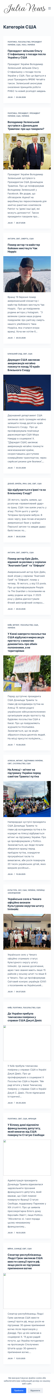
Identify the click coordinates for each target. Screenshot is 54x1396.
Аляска (11, 760)
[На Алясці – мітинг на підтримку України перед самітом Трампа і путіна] (27, 799)
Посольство (24, 42)
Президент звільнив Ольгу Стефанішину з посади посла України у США (27, 54)
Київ (10, 625)
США (18, 45)
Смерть (24, 239)
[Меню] (49, 8)
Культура (12, 890)
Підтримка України (33, 760)
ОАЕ (29, 484)
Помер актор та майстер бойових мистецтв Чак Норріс (24, 248)
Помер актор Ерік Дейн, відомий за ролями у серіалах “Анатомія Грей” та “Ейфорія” (27, 562)
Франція (32, 1119)
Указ (24, 45)
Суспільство (19, 763)
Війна (10, 1249)
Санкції (17, 1249)
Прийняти (18, 1390)
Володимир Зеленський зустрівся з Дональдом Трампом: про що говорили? (26, 125)
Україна (31, 45)
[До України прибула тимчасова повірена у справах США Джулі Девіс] (27, 1043)
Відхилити (35, 1390)
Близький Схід (15, 354)
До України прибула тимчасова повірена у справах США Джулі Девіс (25, 1017)
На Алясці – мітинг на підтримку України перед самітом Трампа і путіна (24, 773)
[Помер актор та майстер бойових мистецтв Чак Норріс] (27, 274)
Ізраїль (18, 484)
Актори (11, 239)
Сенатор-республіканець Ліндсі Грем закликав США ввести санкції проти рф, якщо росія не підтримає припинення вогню (25, 1261)
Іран (25, 484)
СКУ (19, 890)
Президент (23, 113)
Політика (12, 42)
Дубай (11, 484)
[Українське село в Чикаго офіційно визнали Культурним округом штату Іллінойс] (27, 932)
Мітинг (16, 625)
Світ (18, 239)
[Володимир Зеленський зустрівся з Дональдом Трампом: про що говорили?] (27, 151)
